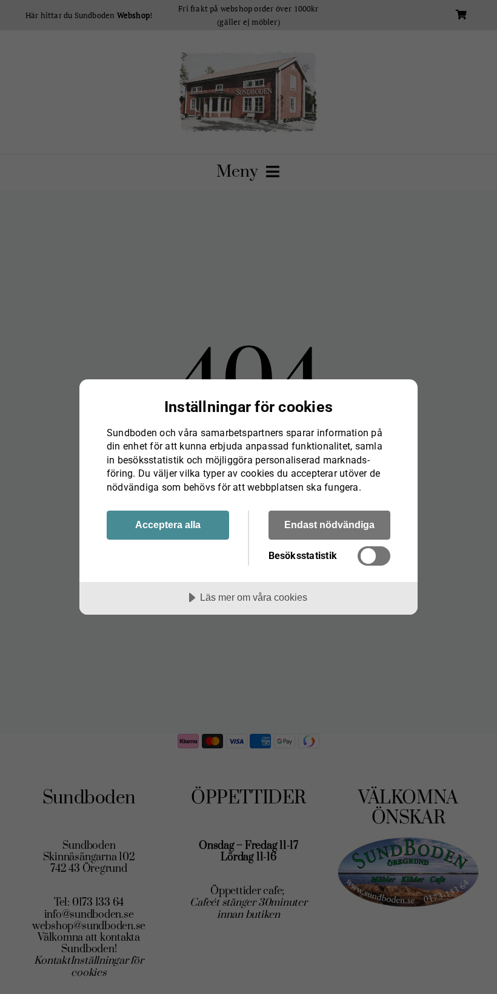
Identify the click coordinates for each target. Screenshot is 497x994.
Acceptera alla (168, 524)
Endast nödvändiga (329, 524)
